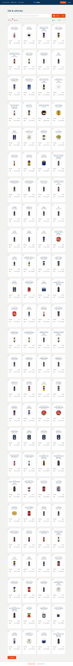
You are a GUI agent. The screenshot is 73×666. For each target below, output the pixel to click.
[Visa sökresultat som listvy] (54, 20)
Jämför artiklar (31, 663)
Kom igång (63, 2)
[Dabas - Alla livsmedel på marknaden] (36, 2)
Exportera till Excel (40, 663)
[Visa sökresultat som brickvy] (52, 20)
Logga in (69, 2)
